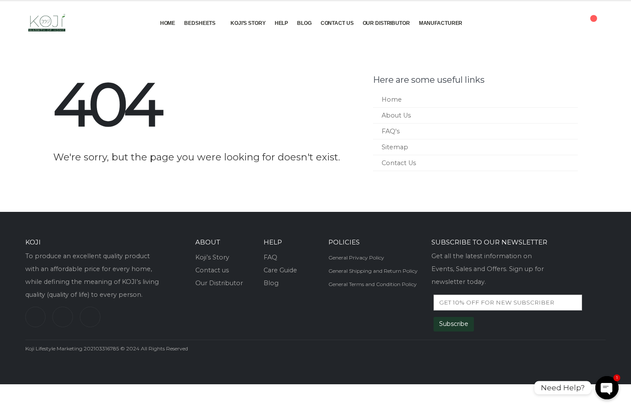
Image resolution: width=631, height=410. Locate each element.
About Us (396, 115)
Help (281, 23)
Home (168, 23)
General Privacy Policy (356, 257)
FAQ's (391, 131)
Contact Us (337, 23)
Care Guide (280, 270)
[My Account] (564, 23)
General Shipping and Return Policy (373, 271)
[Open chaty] (607, 387)
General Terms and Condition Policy (372, 284)
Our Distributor (386, 23)
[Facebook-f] (62, 317)
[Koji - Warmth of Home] (46, 22)
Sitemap (395, 147)
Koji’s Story (248, 23)
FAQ (270, 257)
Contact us (212, 270)
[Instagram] (90, 317)
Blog (304, 23)
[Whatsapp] (35, 317)
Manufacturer (441, 23)
